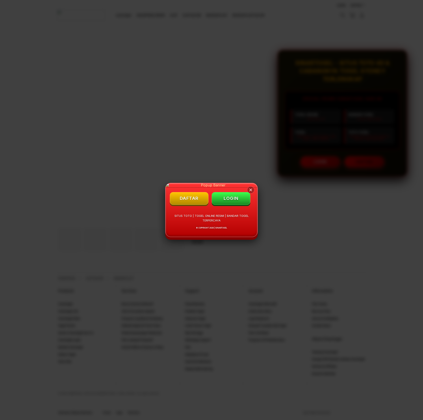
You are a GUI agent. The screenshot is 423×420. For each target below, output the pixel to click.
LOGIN (231, 198)
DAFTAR (189, 198)
